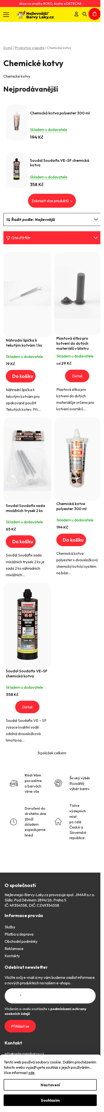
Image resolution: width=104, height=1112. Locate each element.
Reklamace (14, 948)
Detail (77, 376)
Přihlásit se (20, 1026)
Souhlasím (50, 1100)
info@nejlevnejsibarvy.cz (24, 1053)
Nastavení (50, 1084)
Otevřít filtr (20, 237)
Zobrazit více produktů (50, 200)
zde (31, 1072)
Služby (10, 927)
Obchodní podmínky (21, 941)
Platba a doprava (19, 934)
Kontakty (12, 955)
